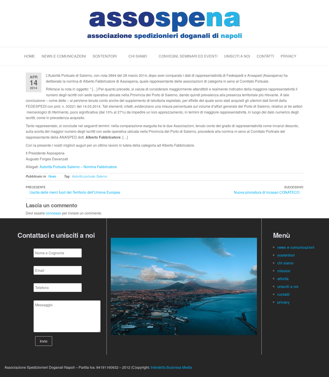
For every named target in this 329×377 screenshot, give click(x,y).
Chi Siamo (137, 56)
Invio (43, 341)
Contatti (265, 56)
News (52, 176)
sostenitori (286, 255)
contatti (284, 294)
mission (283, 270)
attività (282, 278)
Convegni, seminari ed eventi (188, 56)
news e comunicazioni (295, 247)
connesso (53, 213)
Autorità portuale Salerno (89, 176)
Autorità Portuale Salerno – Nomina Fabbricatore (78, 166)
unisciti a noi (287, 286)
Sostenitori (105, 56)
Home (29, 56)
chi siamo (286, 263)
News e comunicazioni (64, 56)
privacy (283, 302)
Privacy (288, 56)
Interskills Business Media (171, 367)
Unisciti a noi (237, 56)
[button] (115, 286)
